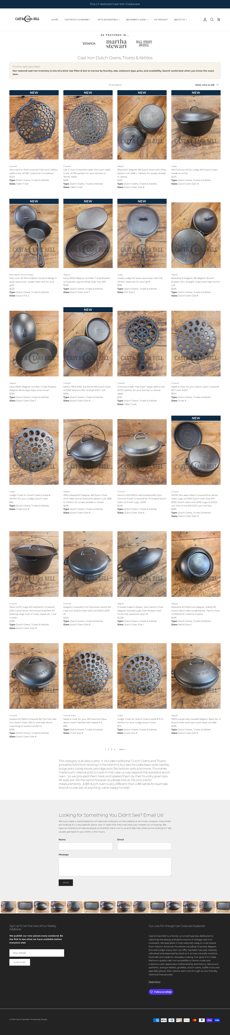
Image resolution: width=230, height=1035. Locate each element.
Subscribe (83, 537)
